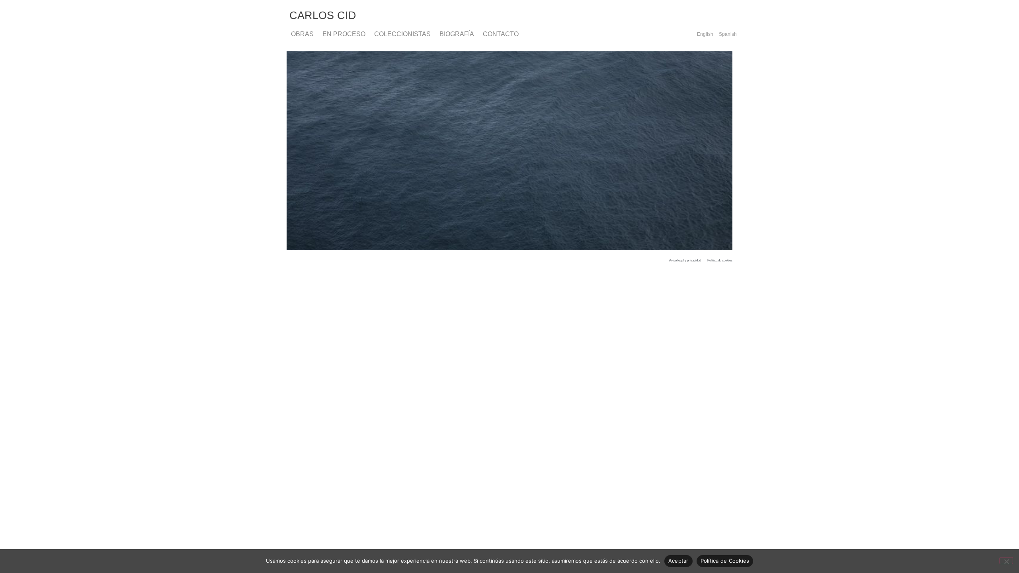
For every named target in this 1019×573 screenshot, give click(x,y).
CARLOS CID (322, 15)
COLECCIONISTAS (402, 34)
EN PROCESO (343, 34)
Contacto (501, 34)
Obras (302, 34)
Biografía (456, 34)
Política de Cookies (725, 560)
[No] (1006, 560)
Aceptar (678, 560)
